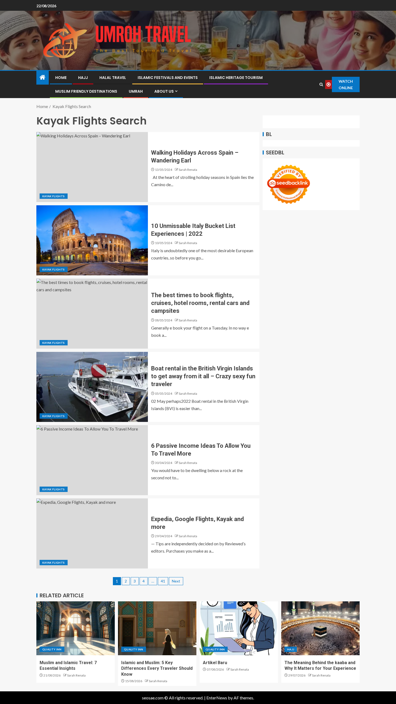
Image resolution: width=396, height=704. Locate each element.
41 (163, 581)
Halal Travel (112, 77)
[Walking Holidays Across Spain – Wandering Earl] (92, 167)
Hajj (83, 77)
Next (176, 581)
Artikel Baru (215, 662)
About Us (164, 91)
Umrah (136, 91)
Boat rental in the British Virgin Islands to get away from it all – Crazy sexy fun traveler (203, 376)
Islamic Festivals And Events (168, 77)
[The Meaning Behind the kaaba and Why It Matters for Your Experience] (320, 628)
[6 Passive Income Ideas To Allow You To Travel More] (92, 460)
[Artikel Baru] (239, 628)
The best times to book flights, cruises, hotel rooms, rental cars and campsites (200, 303)
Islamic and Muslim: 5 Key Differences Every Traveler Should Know (157, 668)
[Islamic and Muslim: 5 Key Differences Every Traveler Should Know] (157, 628)
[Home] (43, 77)
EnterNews (216, 697)
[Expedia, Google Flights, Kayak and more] (92, 533)
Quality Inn (52, 649)
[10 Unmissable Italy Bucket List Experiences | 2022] (92, 240)
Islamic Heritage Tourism (236, 77)
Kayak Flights (53, 196)
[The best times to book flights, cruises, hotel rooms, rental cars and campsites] (92, 314)
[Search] (321, 84)
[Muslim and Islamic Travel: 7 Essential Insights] (75, 628)
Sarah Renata (188, 170)
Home (61, 77)
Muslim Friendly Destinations (86, 91)
